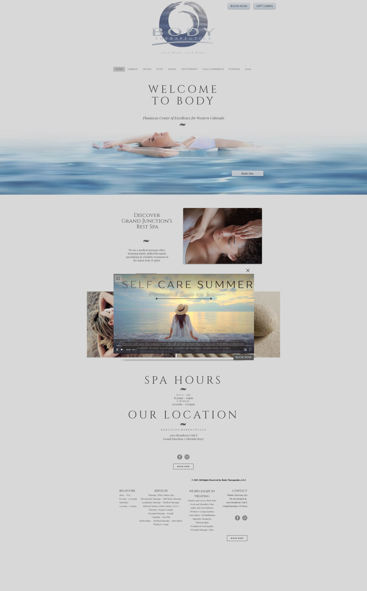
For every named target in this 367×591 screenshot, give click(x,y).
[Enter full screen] (250, 349)
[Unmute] (122, 349)
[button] (248, 270)
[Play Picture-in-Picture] (245, 349)
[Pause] (117, 349)
